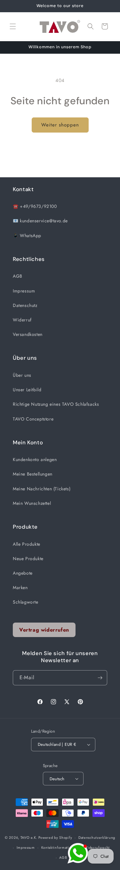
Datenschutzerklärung (96, 837)
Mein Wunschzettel (32, 503)
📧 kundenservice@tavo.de (40, 221)
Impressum (24, 291)
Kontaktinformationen (59, 847)
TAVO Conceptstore (33, 419)
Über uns (22, 375)
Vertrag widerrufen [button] (44, 630)
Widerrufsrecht (97, 847)
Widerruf (22, 320)
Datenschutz (25, 305)
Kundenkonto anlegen (35, 459)
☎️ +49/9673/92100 (35, 206)
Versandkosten (28, 334)
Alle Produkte (26, 544)
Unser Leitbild (27, 389)
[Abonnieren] (100, 677)
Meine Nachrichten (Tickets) (41, 489)
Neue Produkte (28, 558)
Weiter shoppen (60, 124)
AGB (17, 276)
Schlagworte (25, 602)
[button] (13, 26)
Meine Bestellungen (32, 474)
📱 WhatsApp (27, 235)
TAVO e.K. (28, 837)
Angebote (23, 573)
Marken (20, 587)
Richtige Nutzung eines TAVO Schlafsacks (56, 404)
